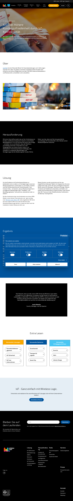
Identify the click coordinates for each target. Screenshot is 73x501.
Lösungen (19, 5)
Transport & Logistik (33, 354)
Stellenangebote (64, 450)
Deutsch (67, 1)
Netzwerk (29, 457)
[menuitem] (56, 1)
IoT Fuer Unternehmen (11, 361)
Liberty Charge (57, 360)
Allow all (57, 264)
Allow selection (36, 264)
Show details (61, 260)
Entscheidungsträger (54, 451)
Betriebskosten (42, 466)
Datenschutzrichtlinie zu (60, 426)
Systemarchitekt (53, 456)
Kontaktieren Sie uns (36, 399)
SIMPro (29, 454)
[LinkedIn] (4, 472)
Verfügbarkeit (41, 458)
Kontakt (63, 5)
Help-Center (44, 5)
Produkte (13, 5)
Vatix (54, 355)
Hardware (29, 459)
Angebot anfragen (53, 5)
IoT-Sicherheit (11, 355)
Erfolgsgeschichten (26, 5)
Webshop (62, 495)
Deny (15, 264)
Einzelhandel (34, 348)
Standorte (63, 493)
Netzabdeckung (31, 452)
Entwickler (52, 454)
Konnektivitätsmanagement (12, 349)
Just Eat (5, 68)
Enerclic (55, 350)
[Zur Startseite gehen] (9, 449)
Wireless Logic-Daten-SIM (12, 200)
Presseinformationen (65, 470)
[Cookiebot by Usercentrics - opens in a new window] (61, 236)
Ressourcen (32, 5)
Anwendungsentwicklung (31, 464)
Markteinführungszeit (41, 463)
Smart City (33, 360)
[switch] (28, 255)
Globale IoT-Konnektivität (41, 453)
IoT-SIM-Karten (31, 450)
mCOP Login (62, 1)
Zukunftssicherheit (43, 460)
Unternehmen (38, 5)
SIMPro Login (56, 1)
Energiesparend (42, 456)
